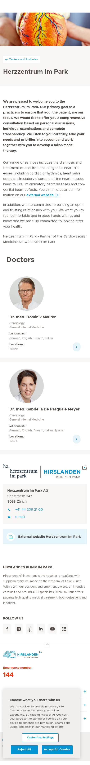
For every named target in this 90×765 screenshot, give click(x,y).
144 (8, 675)
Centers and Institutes (23, 59)
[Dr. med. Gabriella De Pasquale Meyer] (26, 387)
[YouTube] (52, 629)
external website (40, 195)
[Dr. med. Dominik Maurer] (26, 295)
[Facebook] (7, 629)
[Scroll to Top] (47, 644)
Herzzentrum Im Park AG (27, 490)
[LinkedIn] (41, 629)
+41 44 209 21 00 (29, 509)
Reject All (24, 749)
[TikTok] (29, 629)
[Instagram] (19, 629)
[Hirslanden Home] (45, 654)
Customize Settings (40, 737)
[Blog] (64, 629)
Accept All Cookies (57, 749)
